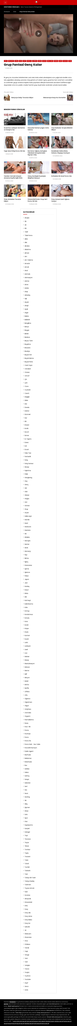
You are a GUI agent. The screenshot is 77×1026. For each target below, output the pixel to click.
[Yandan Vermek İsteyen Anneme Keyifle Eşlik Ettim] (15, 167)
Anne (26, 285)
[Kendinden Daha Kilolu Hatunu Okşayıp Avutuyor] (62, 142)
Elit (26, 421)
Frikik (26, 474)
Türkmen (28, 885)
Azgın (26, 313)
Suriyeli (27, 828)
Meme (27, 671)
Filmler (27, 467)
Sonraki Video (68, 92)
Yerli (26, 962)
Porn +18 (27, 727)
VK (25, 930)
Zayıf (26, 983)
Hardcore (28, 527)
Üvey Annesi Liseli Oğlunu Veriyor (60, 200)
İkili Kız (27, 558)
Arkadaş (27, 295)
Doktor (27, 411)
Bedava (27, 337)
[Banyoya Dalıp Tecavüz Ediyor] (7, 98)
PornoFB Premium (31, 748)
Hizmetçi (28, 551)
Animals (27, 274)
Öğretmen (28, 702)
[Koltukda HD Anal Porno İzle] (62, 167)
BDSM (26, 334)
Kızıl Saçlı (28, 600)
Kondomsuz (29, 614)
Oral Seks (50, 61)
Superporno (29, 825)
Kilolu (26, 593)
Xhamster (28, 937)
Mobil (39, 61)
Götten (27, 506)
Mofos (27, 685)
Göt (26, 502)
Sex (26, 790)
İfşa (26, 555)
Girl (26, 488)
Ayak (26, 309)
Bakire (27, 316)
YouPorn (27, 976)
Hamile (27, 520)
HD (26, 534)
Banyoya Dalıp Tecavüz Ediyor (22, 98)
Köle (26, 607)
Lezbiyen (35, 61)
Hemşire (27, 541)
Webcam (28, 934)
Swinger (27, 832)
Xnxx (26, 941)
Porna (27, 730)
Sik (25, 800)
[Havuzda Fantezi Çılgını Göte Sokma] (38, 119)
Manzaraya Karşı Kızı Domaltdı (54, 98)
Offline (27, 692)
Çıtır (26, 383)
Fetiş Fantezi (29, 464)
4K (25, 225)
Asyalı (27, 302)
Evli (26, 446)
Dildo (26, 400)
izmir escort (22, 1021)
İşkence (27, 572)
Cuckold (27, 390)
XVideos (27, 944)
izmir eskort (41, 1021)
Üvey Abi (28, 913)
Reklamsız (28, 758)
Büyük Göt (28, 355)
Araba (27, 288)
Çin (26, 379)
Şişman (27, 807)
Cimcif (27, 376)
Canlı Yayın (28, 365)
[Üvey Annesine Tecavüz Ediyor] (15, 190)
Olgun (44, 61)
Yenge (27, 955)
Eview (26, 442)
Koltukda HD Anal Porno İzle (61, 176)
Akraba (27, 246)
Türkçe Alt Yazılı (30, 878)
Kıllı (26, 597)
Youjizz (27, 972)
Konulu (29, 61)
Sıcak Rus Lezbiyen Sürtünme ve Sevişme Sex (14, 129)
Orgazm (27, 716)
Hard (26, 523)
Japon (27, 579)
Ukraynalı (28, 899)
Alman (27, 253)
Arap (26, 292)
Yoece (27, 969)
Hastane (27, 530)
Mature (27, 667)
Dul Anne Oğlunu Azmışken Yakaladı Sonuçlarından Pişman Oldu (37, 153)
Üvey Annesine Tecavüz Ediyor (12, 200)
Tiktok (27, 846)
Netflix (27, 688)
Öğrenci (27, 699)
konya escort (45, 1023)
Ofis (26, 695)
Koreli (26, 625)
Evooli (27, 449)
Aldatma (28, 249)
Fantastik (28, 456)
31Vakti (27, 218)
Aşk (26, 299)
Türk (70, 61)
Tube (26, 860)
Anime (27, 281)
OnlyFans (28, 709)
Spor (26, 818)
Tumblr (27, 867)
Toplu (27, 853)
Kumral (27, 635)
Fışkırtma (28, 471)
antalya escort (58, 1021)
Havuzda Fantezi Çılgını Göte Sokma (38, 129)
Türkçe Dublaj (29, 881)
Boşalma (28, 344)
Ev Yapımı (28, 439)
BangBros (28, 323)
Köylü (26, 632)
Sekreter (27, 783)
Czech (27, 393)
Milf (26, 674)
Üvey (26, 909)
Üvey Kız (27, 923)
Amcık (27, 267)
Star (26, 821)
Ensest (27, 425)
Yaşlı (26, 951)
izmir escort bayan (32, 1021)
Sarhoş (27, 776)
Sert (60, 61)
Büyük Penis (29, 362)
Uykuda (27, 927)
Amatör (27, 263)
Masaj (27, 660)
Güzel (27, 513)
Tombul (27, 850)
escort (6, 1023)
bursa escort (67, 1021)
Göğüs (27, 499)
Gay (26, 481)
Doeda (27, 407)
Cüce (26, 386)
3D (25, 221)
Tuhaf (27, 864)
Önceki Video (9, 92)
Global (27, 495)
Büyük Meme (29, 358)
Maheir (27, 657)
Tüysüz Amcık (29, 888)
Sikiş (26, 804)
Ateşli (26, 306)
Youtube (28, 979)
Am (26, 256)
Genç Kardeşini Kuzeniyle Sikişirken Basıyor (37, 177)
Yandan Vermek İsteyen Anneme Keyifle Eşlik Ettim (13, 177)
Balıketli (27, 320)
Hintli (26, 548)
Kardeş (27, 586)
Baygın (27, 330)
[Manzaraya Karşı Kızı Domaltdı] (70, 98)
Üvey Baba (28, 920)
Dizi (26, 404)
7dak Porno (28, 235)
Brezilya (27, 351)
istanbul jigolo (49, 1021)
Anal (14, 11)
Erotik (26, 428)
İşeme (27, 569)
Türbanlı (27, 871)
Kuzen (27, 639)
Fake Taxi (28, 453)
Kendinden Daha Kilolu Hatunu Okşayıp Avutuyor (60, 152)
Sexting (27, 797)
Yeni (26, 958)
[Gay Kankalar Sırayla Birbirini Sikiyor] (62, 119)
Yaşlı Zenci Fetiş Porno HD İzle (14, 151)
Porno (56, 61)
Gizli (20, 61)
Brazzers (11, 61)
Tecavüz (65, 61)
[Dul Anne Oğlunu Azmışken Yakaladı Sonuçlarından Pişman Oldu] (38, 142)
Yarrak (27, 948)
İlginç (26, 562)
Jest (26, 583)
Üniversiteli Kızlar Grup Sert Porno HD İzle (37, 200)
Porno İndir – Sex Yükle (32, 744)
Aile (26, 242)
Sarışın (27, 779)
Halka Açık (28, 516)
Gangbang (28, 478)
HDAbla (27, 537)
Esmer (27, 435)
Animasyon (28, 278)
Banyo (27, 327)
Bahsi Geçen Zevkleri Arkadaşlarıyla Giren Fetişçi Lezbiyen (32, 7)
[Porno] (38, 2)
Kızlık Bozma (29, 604)
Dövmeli (27, 414)
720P (26, 232)
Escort (27, 432)
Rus (26, 765)
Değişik (27, 397)
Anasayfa (7, 11)
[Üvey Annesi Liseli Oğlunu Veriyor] (62, 190)
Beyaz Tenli (28, 341)
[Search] (70, 2)
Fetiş (26, 460)
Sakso (27, 772)
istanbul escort (29, 1023)
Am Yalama (29, 260)
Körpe (27, 628)
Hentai (27, 544)
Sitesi (26, 811)
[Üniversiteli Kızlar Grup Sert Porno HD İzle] (38, 190)
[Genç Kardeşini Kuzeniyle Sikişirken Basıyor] (38, 167)
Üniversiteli (28, 902)
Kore (26, 621)
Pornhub (27, 734)
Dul (26, 418)
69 (25, 228)
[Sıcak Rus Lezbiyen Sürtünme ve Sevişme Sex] (15, 119)
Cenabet (28, 369)
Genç (16, 61)
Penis (26, 723)
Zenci (26, 986)
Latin (26, 642)
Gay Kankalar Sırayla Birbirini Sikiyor (61, 129)
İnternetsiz (28, 565)
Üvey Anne (28, 916)
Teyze (27, 843)
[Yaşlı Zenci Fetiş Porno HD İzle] (15, 142)
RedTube (28, 755)
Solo (26, 814)
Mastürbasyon (30, 664)
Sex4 (26, 793)
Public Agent (29, 751)
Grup (24, 61)
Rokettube (28, 762)
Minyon (27, 678)
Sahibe (27, 769)
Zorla (26, 990)
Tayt (26, 835)
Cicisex (27, 372)
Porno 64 (28, 741)
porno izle (16, 1021)
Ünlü (26, 906)
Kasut (27, 590)
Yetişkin (27, 965)
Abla (26, 239)
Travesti (27, 857)
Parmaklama (29, 720)
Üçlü (26, 892)
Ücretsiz (27, 895)
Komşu (27, 611)
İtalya (26, 576)
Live (26, 653)
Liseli (26, 650)
